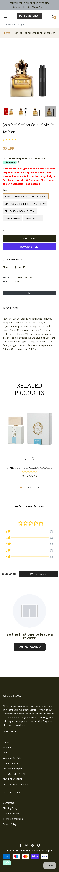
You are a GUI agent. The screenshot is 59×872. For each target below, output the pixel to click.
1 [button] (21, 487)
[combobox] (29, 24)
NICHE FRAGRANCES (13, 779)
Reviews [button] (8, 574)
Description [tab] (10, 308)
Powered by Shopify (42, 850)
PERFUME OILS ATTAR (14, 773)
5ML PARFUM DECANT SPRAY (20, 211)
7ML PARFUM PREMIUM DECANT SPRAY (25, 203)
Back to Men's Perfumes (31, 506)
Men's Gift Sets (10, 763)
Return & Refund (11, 813)
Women (7, 747)
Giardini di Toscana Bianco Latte (29, 467)
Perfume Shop (23, 850)
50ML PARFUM (12, 218)
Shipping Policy (10, 808)
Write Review (38, 574)
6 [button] (38, 487)
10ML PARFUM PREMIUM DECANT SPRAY (26, 196)
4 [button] (31, 487)
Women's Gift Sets (12, 758)
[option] (29, 446)
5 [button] (34, 487)
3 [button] (28, 487)
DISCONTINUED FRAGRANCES (18, 784)
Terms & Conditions (13, 818)
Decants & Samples (12, 768)
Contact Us (8, 802)
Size (5, 189)
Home (7, 32)
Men (5, 752)
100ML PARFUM (33, 218)
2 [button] (24, 487)
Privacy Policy (9, 824)
